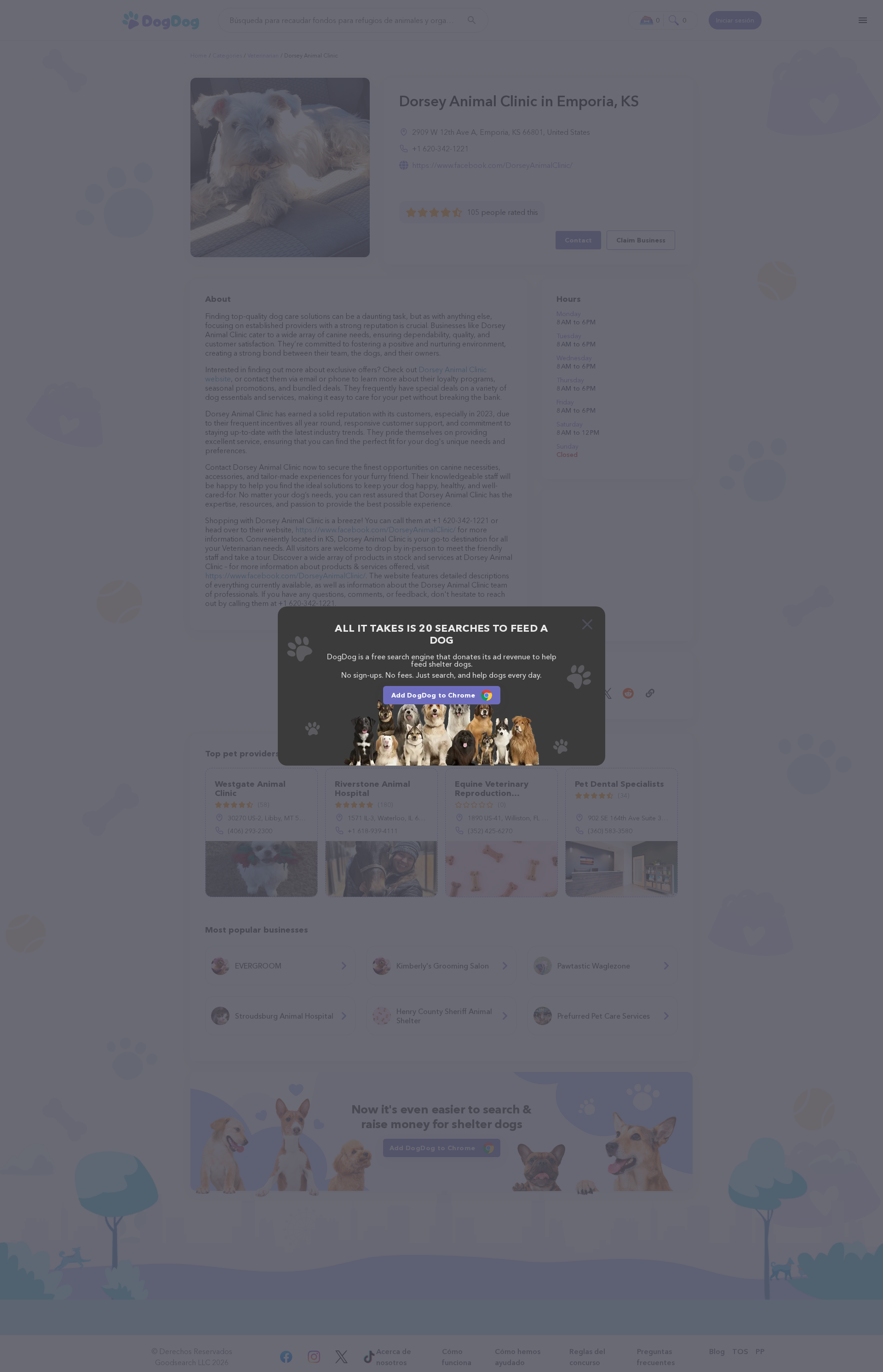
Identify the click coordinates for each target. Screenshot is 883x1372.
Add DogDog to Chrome (433, 695)
